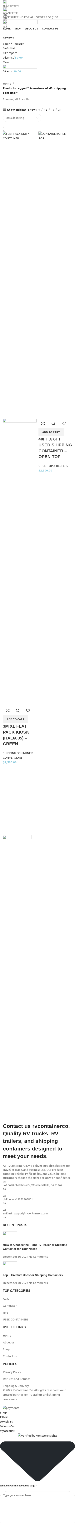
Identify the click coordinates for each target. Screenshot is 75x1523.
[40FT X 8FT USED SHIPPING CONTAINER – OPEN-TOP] (55, 274)
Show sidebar (16, 109)
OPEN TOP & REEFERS (53, 465)
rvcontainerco (50, 1126)
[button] (15, 719)
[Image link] (17, 978)
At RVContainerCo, (15, 1165)
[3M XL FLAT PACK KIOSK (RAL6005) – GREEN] (20, 274)
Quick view (18, 710)
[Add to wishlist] (28, 710)
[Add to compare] (7, 710)
